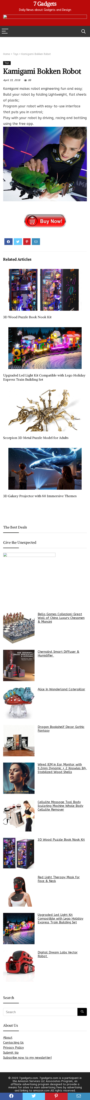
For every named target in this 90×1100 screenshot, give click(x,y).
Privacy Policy (13, 1047)
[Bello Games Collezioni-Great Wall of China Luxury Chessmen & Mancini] (19, 628)
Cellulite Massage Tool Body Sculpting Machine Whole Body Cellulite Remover (60, 805)
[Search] (83, 31)
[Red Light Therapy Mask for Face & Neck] (19, 891)
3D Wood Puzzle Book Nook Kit (27, 317)
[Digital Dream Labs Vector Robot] (19, 966)
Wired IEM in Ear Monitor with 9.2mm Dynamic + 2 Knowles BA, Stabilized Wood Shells (62, 768)
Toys (15, 54)
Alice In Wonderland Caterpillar (61, 689)
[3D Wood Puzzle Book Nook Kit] (19, 853)
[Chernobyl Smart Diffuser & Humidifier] (19, 665)
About (7, 1037)
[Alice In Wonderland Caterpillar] (19, 703)
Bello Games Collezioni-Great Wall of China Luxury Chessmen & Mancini (61, 618)
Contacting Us (13, 1042)
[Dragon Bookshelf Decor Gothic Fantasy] (19, 740)
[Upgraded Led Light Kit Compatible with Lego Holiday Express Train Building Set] (19, 928)
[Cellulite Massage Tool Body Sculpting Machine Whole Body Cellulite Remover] (19, 815)
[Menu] (5, 31)
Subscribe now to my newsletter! (27, 1057)
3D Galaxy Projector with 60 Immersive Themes (40, 496)
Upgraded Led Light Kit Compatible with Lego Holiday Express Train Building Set (60, 918)
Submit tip (11, 1052)
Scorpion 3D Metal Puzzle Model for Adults (35, 438)
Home (6, 54)
